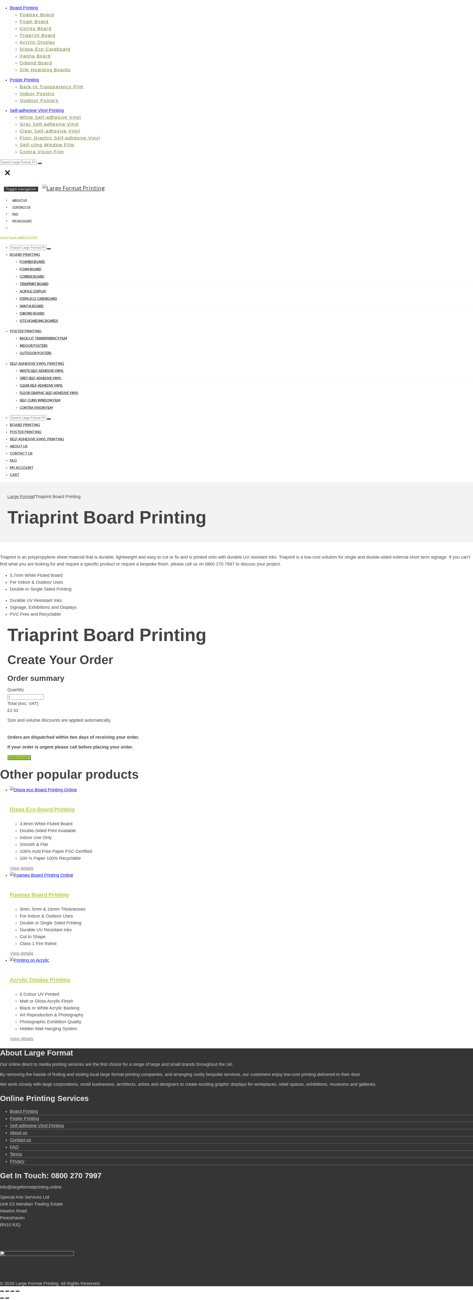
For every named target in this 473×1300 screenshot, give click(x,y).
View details (22, 868)
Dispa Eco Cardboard (45, 49)
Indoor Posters (37, 93)
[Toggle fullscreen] (7, 1291)
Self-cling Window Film (47, 144)
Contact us (21, 207)
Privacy (17, 1161)
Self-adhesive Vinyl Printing (37, 110)
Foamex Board (37, 14)
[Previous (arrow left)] (2, 1298)
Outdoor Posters (39, 100)
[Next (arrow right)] (7, 1298)
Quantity (15, 689)
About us (19, 200)
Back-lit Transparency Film (52, 86)
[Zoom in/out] (2, 1291)
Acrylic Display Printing (40, 980)
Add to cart (19, 757)
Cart (14, 475)
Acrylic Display (37, 42)
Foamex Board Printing (39, 895)
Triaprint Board (37, 35)
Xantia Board (35, 56)
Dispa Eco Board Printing (42, 809)
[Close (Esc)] (17, 1291)
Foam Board (34, 21)
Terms (16, 1154)
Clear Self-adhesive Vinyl (50, 131)
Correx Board (35, 28)
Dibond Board (36, 63)
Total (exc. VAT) (22, 703)
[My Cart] (11, 227)
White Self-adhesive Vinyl (50, 117)
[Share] (12, 1291)
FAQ (15, 214)
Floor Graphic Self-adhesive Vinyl (60, 138)
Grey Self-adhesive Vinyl (49, 124)
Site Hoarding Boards (45, 69)
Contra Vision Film (42, 151)
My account (22, 221)
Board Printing (24, 7)
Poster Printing (24, 79)
